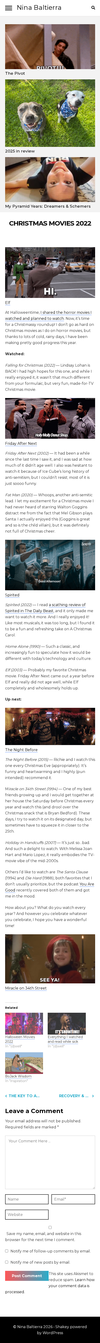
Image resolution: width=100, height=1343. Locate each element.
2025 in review (20, 151)
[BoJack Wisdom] (24, 1063)
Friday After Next (21, 443)
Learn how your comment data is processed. (50, 1286)
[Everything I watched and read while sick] (67, 1023)
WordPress (53, 1333)
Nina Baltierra (39, 7)
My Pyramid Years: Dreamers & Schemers (48, 206)
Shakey (62, 1327)
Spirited (12, 595)
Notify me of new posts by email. (40, 1262)
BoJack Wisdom (18, 1076)
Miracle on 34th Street (26, 988)
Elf (7, 302)
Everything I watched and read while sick (65, 1039)
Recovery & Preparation (76, 1096)
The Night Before (21, 750)
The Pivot (15, 73)
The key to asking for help (24, 1096)
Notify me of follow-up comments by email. (50, 1251)
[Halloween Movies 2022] (24, 1023)
